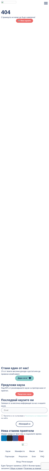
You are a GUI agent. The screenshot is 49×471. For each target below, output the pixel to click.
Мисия (32, 451)
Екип (41, 451)
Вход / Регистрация (24, 462)
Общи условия (16, 468)
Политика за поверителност (35, 468)
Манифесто (20, 451)
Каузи (8, 451)
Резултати (23, 456)
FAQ (42, 456)
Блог (34, 456)
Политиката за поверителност (36, 416)
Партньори (9, 456)
